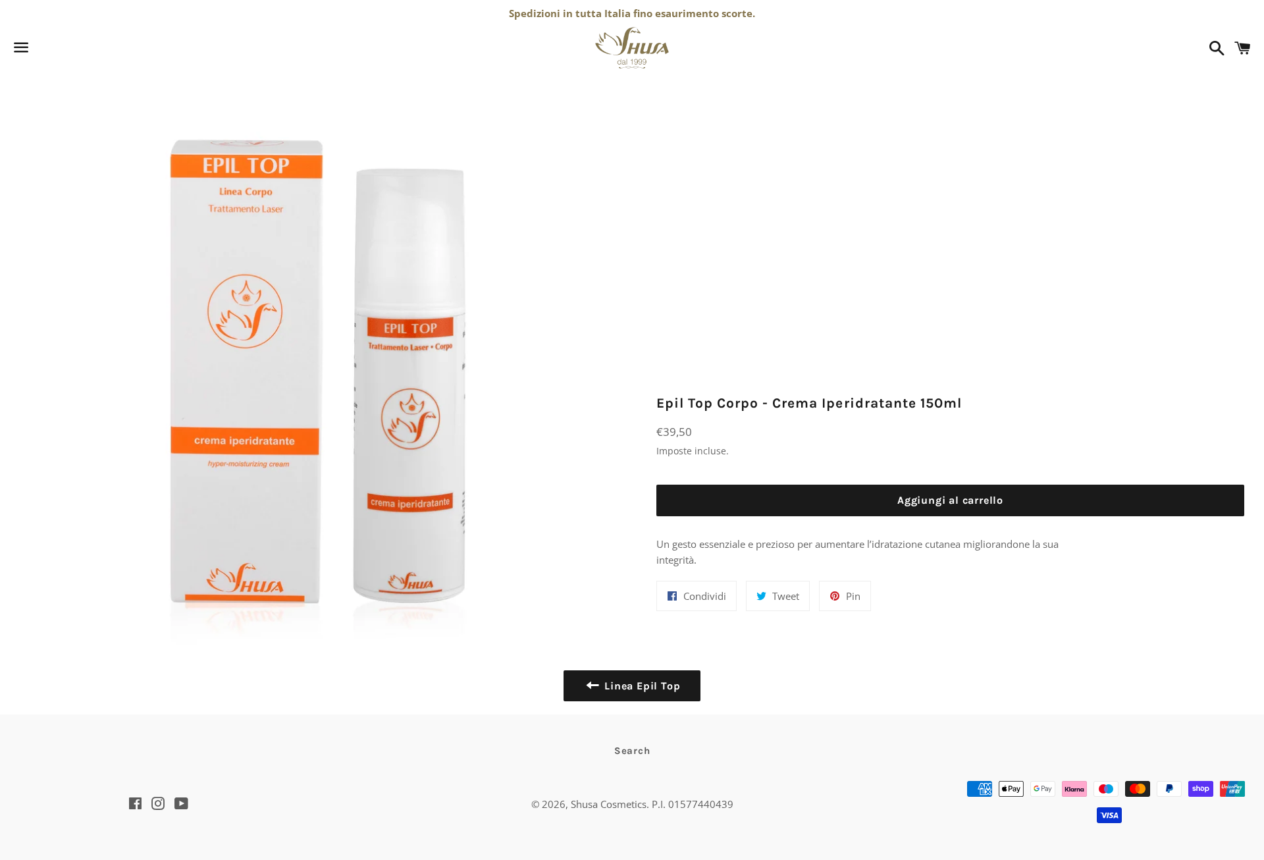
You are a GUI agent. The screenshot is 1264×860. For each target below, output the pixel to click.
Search (632, 751)
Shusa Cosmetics (608, 804)
